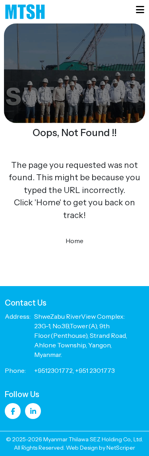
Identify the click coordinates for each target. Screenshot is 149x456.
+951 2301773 (95, 370)
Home (74, 241)
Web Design (82, 447)
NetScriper (120, 447)
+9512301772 (53, 370)
